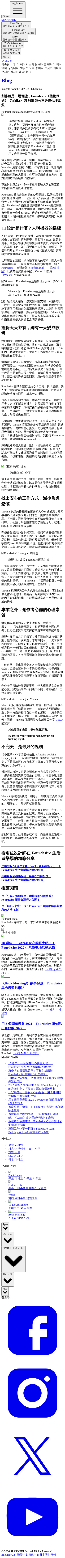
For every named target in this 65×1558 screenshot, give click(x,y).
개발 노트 (14, 1152)
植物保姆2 (36, 267)
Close (5, 16)
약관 (5, 1288)
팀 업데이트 (15, 1159)
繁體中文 (22, 1554)
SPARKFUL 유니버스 (13, 1248)
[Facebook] (32, 1360)
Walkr (7, 274)
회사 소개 (7, 1274)
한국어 (52, 1554)
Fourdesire (7, 267)
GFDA (59, 719)
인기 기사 (7, 1234)
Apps (5, 1224)
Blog (6, 80)
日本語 (43, 1554)
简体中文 (33, 1554)
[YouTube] (32, 1548)
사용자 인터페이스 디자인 (24, 1148)
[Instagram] (32, 1423)
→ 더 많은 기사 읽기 (26, 1053)
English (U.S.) (9, 1554)
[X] (32, 1485)
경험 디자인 (15, 1145)
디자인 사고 (15, 1155)
